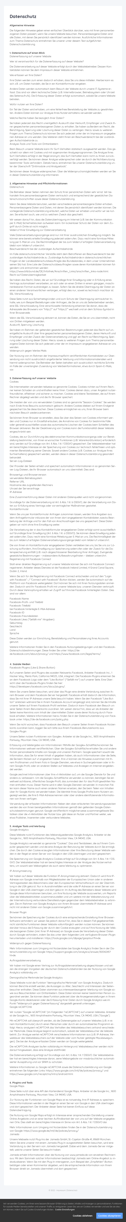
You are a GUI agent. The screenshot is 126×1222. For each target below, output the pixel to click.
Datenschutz (72, 1190)
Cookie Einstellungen (65, 1209)
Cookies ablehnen (82, 1215)
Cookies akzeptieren (109, 1215)
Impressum (61, 1190)
